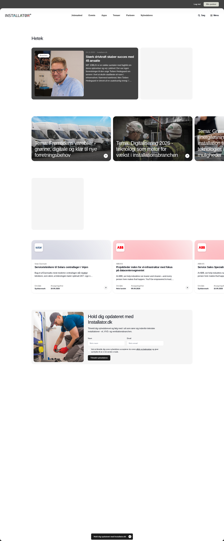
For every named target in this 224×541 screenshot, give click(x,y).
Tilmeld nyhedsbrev (121, 76)
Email (112, 54)
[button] (164, 20)
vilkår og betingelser (120, 68)
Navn (112, 45)
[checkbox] (111, 68)
